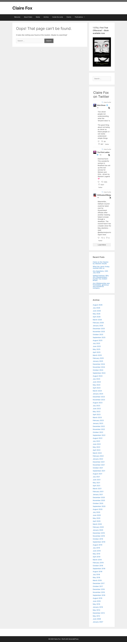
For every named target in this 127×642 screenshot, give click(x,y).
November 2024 (99, 367)
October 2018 (98, 566)
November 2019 (99, 536)
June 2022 (97, 444)
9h (97, 107)
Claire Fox (22, 8)
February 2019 (98, 563)
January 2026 (98, 326)
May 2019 (96, 554)
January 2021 (98, 494)
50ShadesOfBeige (104, 195)
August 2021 (97, 474)
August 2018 (97, 571)
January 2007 (98, 622)
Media (38, 17)
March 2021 (97, 489)
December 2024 (99, 364)
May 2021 (96, 483)
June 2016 (97, 601)
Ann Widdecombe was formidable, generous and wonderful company (101, 285)
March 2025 (97, 355)
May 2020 (96, 518)
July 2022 (96, 441)
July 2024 (96, 379)
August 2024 (97, 376)
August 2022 (97, 438)
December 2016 (99, 589)
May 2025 (96, 349)
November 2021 (99, 465)
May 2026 (96, 314)
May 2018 (96, 577)
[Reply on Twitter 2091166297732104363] (99, 141)
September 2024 (99, 373)
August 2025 (97, 340)
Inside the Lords (57, 17)
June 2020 (97, 515)
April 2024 (97, 388)
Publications (79, 17)
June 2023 (97, 409)
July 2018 (96, 574)
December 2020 (99, 497)
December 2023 (99, 397)
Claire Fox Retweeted (109, 102)
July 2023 (96, 406)
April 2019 (96, 557)
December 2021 (99, 462)
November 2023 (99, 400)
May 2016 (96, 604)
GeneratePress (73, 639)
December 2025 (99, 329)
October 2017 (98, 586)
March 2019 (97, 560)
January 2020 (98, 530)
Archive (46, 17)
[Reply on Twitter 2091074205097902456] (99, 238)
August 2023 (97, 403)
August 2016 (97, 598)
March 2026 (97, 320)
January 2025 (98, 361)
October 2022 (98, 432)
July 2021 (96, 477)
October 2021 (98, 468)
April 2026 (97, 317)
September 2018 (99, 569)
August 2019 (97, 545)
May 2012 (96, 616)
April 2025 (96, 352)
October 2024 (98, 370)
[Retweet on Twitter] (102, 102)
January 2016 (98, 607)
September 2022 (99, 435)
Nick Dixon (101, 105)
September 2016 (99, 595)
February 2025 (98, 358)
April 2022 (96, 450)
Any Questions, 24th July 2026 (100, 272)
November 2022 (99, 429)
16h (100, 155)
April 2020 (97, 521)
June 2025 (97, 346)
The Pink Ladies (103, 152)
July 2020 (96, 512)
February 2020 (98, 527)
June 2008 (97, 619)
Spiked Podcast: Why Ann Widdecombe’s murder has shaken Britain (101, 278)
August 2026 (97, 305)
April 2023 (97, 414)
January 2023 (98, 423)
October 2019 (98, 539)
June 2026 (97, 311)
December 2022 (99, 426)
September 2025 (99, 337)
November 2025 (99, 331)
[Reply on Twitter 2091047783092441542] (99, 182)
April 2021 (96, 486)
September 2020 (99, 506)
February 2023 (98, 420)
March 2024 (97, 391)
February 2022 (98, 456)
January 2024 (98, 394)
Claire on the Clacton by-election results (100, 263)
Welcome (17, 17)
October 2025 (98, 334)
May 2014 (96, 610)
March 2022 (97, 453)
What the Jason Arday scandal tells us (101, 267)
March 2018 (97, 580)
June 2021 (97, 480)
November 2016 (99, 592)
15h (98, 197)
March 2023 (97, 417)
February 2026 (98, 323)
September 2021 (99, 471)
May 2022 (96, 447)
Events (69, 17)
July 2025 (96, 343)
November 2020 (99, 500)
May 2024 (96, 385)
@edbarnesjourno (104, 232)
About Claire (28, 17)
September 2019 (99, 542)
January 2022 (98, 459)
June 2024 (97, 382)
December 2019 (99, 533)
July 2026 (96, 308)
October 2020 (98, 503)
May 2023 (96, 411)
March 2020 (97, 524)
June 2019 (97, 551)
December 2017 (99, 583)
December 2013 (99, 613)
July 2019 (96, 548)
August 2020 (97, 509)
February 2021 (98, 491)
